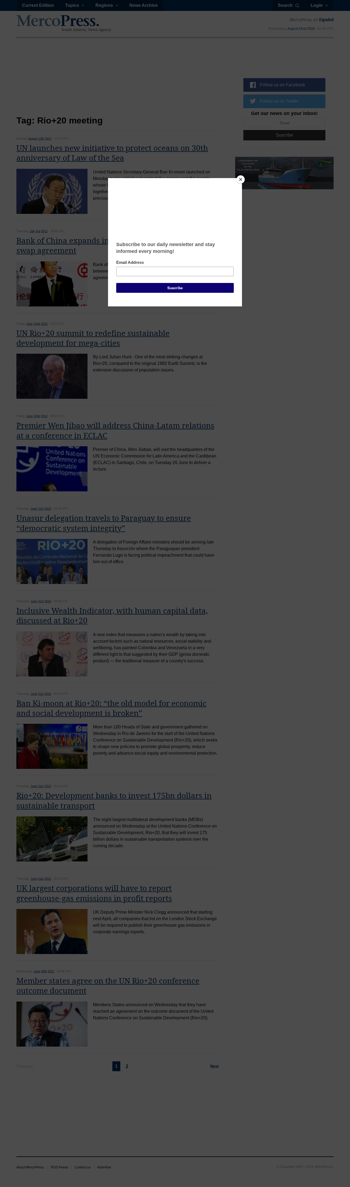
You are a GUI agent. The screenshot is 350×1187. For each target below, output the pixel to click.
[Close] (241, 179)
